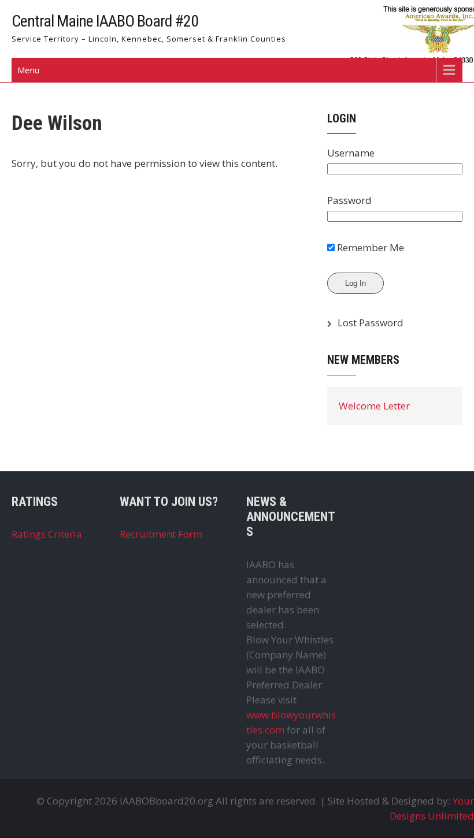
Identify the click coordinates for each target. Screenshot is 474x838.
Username (351, 152)
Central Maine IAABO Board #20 (105, 21)
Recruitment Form (161, 534)
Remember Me (369, 247)
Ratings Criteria (47, 534)
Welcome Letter (374, 405)
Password (349, 200)
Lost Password (370, 322)
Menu (28, 70)
